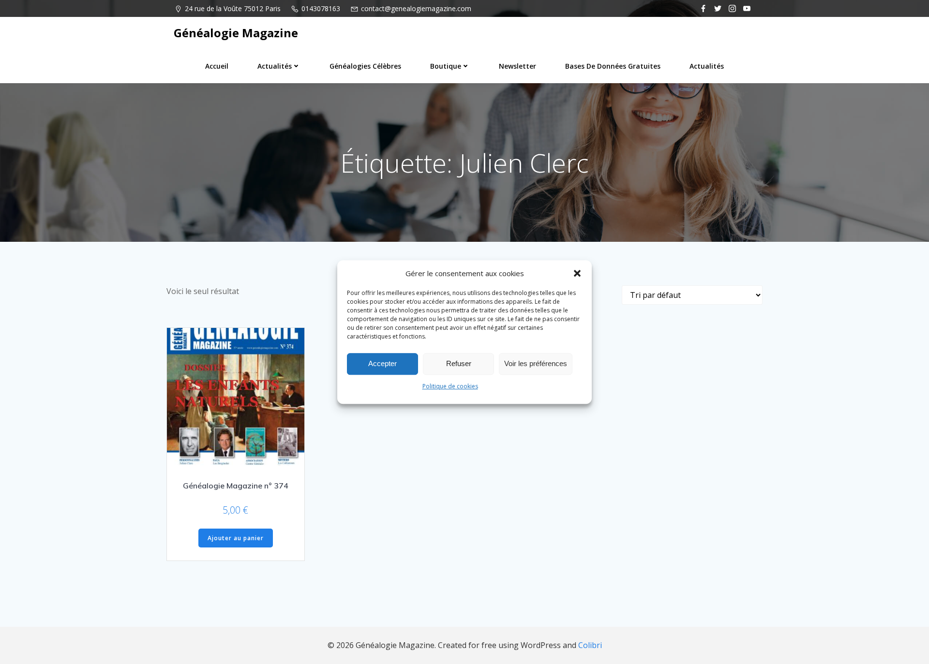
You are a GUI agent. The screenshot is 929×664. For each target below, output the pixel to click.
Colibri (590, 645)
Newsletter (517, 66)
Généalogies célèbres (365, 66)
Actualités (274, 66)
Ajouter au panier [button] (236, 538)
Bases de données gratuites (612, 66)
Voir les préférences (535, 363)
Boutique (445, 66)
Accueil (216, 66)
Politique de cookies (450, 386)
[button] (577, 273)
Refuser (458, 363)
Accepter (382, 363)
